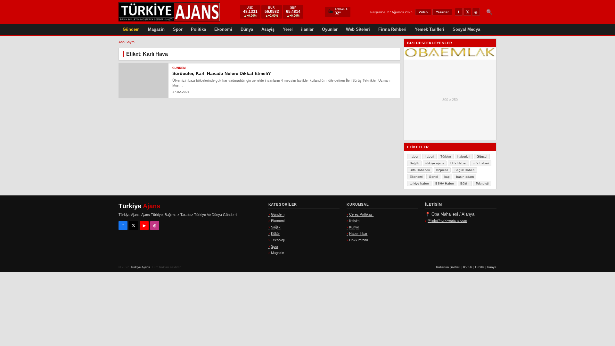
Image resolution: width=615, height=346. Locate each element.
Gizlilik (479, 267)
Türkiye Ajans (140, 267)
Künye (354, 227)
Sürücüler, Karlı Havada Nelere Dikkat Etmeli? (221, 73)
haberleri (463, 156)
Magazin (156, 29)
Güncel (482, 156)
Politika (198, 29)
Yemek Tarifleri (429, 29)
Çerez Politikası (361, 214)
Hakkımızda (358, 240)
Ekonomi (223, 29)
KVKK (467, 267)
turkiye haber (419, 183)
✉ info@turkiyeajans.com (447, 220)
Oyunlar (330, 29)
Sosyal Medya (466, 29)
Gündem (131, 29)
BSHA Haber (444, 183)
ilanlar (307, 29)
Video (423, 12)
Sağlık (414, 163)
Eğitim (464, 183)
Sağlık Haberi (464, 170)
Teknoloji (482, 183)
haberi (429, 156)
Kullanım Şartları (448, 267)
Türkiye (445, 156)
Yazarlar (442, 12)
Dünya (247, 29)
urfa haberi (481, 163)
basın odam (465, 176)
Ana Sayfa (127, 42)
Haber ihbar (358, 233)
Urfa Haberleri (420, 170)
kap (447, 176)
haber (414, 156)
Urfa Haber (458, 163)
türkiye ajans (434, 163)
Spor (178, 29)
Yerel (288, 29)
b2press (442, 170)
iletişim (354, 221)
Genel (433, 176)
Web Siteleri (358, 29)
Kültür (275, 233)
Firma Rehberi (392, 29)
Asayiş (268, 29)
